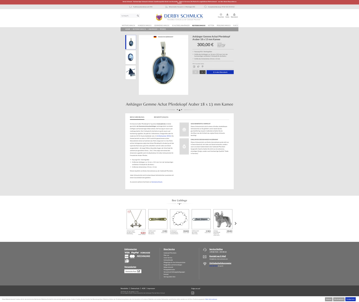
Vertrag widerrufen (169, 277)
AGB (143, 288)
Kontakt (166, 274)
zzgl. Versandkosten (221, 44)
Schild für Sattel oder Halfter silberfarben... (195, 232)
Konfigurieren (350, 299)
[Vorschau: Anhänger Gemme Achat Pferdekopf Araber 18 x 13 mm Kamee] (130, 72)
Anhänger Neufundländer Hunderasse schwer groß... (216, 233)
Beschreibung (137, 117)
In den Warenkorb (221, 72)
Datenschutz (135, 288)
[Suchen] (138, 16)
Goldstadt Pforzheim (170, 253)
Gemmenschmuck (156, 182)
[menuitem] (130, 16)
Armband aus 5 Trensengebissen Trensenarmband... (174, 232)
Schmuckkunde (168, 260)
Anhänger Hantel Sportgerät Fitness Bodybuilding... (131, 232)
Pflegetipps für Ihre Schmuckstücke (174, 262)
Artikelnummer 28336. (164, 136)
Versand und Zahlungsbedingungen (174, 272)
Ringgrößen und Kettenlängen (173, 265)
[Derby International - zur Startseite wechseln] (179, 17)
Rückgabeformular (169, 269)
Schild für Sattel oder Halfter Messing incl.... (152, 232)
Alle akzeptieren (339, 299)
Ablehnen (329, 299)
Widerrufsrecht (168, 267)
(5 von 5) (220, 266)
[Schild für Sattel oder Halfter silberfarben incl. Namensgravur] (201, 219)
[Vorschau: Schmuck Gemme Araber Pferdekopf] (130, 57)
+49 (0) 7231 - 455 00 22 (218, 252)
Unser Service (168, 257)
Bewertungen (161, 117)
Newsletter (124, 288)
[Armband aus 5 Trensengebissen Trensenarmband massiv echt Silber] (179, 219)
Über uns (166, 255)
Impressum (151, 288)
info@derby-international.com (218, 259)
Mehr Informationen (211, 299)
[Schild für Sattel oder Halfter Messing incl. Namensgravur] (157, 219)
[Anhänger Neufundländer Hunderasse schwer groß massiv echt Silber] (222, 219)
